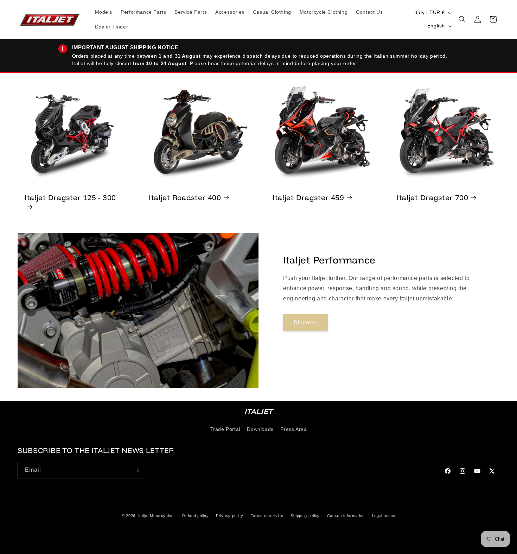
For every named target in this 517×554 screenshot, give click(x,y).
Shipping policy (305, 516)
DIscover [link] (306, 322)
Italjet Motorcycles (156, 516)
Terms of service (267, 516)
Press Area (293, 429)
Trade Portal (225, 429)
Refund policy (195, 516)
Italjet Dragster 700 (432, 197)
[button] (462, 19)
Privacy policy (229, 516)
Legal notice (383, 516)
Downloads (260, 429)
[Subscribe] (136, 470)
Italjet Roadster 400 (185, 197)
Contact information (346, 516)
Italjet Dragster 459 (308, 197)
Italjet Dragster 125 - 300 (70, 197)
